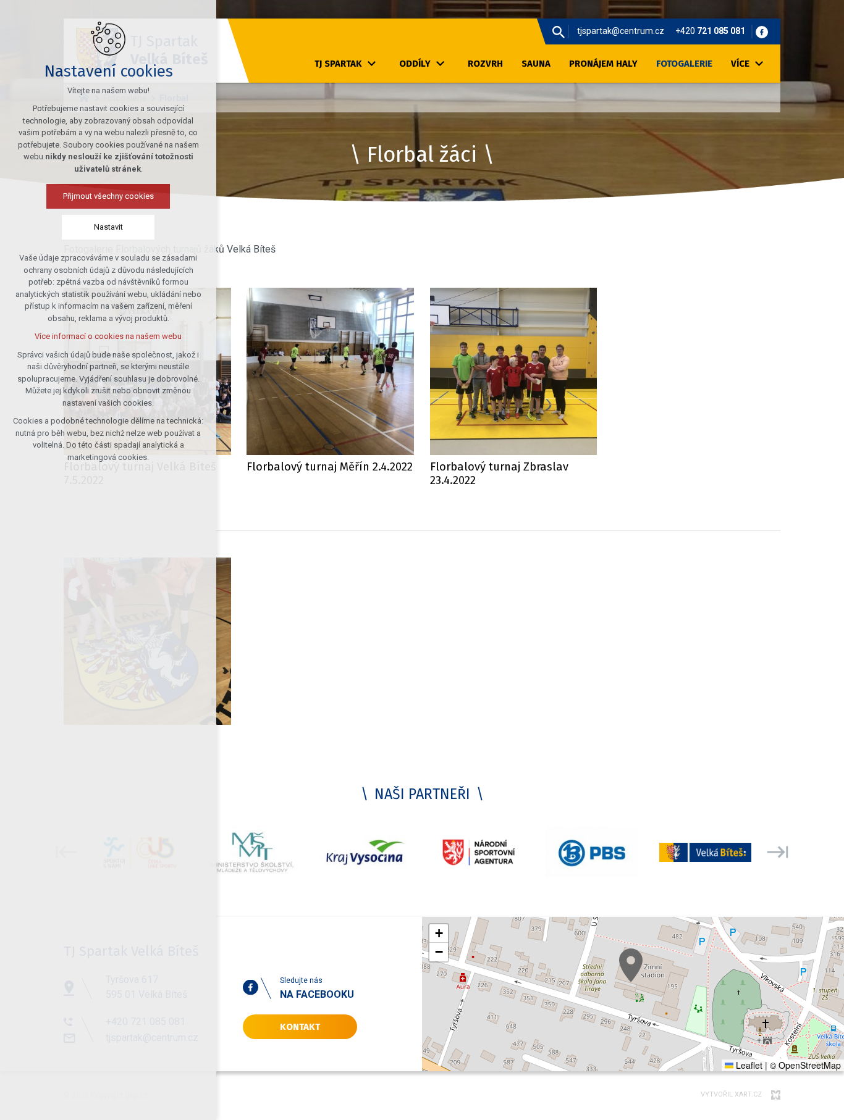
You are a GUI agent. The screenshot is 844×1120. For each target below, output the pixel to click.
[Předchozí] (777, 852)
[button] (631, 965)
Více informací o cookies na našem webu (108, 336)
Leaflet (747, 1065)
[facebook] (762, 31)
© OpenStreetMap (805, 1065)
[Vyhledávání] (558, 31)
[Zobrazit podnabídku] (371, 64)
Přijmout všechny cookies (108, 196)
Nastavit (108, 227)
